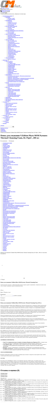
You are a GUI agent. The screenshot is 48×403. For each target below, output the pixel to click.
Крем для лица (6, 232)
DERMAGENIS (6, 193)
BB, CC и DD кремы (7, 167)
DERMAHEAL (6, 201)
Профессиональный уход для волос (10, 164)
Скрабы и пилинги (7, 181)
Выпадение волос (7, 163)
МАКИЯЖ (5, 144)
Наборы (4, 238)
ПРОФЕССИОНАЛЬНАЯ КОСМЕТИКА (12, 157)
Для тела (5, 248)
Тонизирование (6, 183)
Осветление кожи (6, 177)
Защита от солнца (7, 171)
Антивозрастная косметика (9, 170)
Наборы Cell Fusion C (7, 198)
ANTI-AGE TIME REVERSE (9, 191)
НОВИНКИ (5, 199)
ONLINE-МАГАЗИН (7, 143)
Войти (3, 10)
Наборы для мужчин (7, 149)
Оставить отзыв (4, 373)
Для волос (5, 148)
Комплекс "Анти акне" (8, 204)
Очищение (5, 189)
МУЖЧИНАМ (6, 147)
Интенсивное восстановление (9, 210)
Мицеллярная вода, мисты (8, 235)
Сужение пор (6, 182)
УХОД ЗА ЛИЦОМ (7, 166)
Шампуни (5, 165)
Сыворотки (5, 240)
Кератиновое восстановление (9, 212)
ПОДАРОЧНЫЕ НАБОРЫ (9, 153)
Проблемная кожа (7, 180)
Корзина (3, 11)
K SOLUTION (6, 195)
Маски (4, 174)
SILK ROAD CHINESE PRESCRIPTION (11, 226)
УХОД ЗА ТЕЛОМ (7, 184)
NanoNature (5, 224)
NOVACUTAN (6, 225)
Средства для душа (7, 151)
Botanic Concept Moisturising (9, 217)
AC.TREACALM (6, 190)
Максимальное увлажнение (9, 173)
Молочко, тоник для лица (8, 236)
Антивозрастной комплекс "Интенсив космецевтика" (14, 203)
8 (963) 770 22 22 (5, 8)
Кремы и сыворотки (7, 172)
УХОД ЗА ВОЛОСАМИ (8, 161)
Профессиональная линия (8, 200)
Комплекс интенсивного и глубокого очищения (13, 206)
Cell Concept (5, 218)
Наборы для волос (7, 243)
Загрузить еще (4, 374)
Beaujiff (4, 209)
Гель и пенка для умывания (9, 230)
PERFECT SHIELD (7, 196)
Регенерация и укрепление (8, 213)
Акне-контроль (6, 169)
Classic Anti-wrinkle (7, 219)
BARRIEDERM (6, 192)
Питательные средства (8, 179)
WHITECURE (6, 197)
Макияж (4, 250)
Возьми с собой (6, 145)
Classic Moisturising (7, 221)
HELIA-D (5, 214)
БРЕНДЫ (5, 187)
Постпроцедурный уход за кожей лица (11, 208)
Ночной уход (6, 175)
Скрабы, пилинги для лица (9, 239)
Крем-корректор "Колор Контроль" (10, 207)
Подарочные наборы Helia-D (9, 222)
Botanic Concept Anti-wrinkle (9, 216)
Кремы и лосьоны (7, 186)
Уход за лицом (6, 152)
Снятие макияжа (6, 146)
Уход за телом (6, 160)
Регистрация (7, 10)
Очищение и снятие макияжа (9, 178)
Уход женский (6, 156)
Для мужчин (5, 244)
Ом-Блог (2, 125)
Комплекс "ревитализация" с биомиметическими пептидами (16, 205)
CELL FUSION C (6, 188)
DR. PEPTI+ (5, 227)
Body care (5, 215)
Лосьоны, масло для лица (8, 233)
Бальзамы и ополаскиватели (9, 162)
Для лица (5, 155)
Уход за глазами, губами (8, 241)
